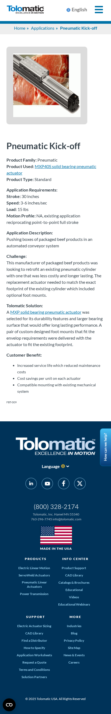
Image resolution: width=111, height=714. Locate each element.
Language (51, 466)
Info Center (75, 559)
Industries (74, 626)
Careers (73, 662)
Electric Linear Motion (34, 568)
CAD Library (74, 575)
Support (35, 617)
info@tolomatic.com (67, 519)
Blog (74, 633)
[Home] (25, 10)
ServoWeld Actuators (34, 575)
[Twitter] (80, 484)
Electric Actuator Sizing (34, 626)
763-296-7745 (41, 519)
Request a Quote (34, 662)
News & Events (74, 655)
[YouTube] (47, 484)
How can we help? (105, 447)
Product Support (74, 568)
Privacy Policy (74, 640)
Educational (74, 590)
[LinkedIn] (31, 484)
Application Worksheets (34, 655)
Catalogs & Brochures (73, 582)
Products (36, 559)
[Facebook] (63, 484)
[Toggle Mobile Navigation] (96, 9)
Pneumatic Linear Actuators (34, 584)
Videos (74, 597)
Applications (42, 27)
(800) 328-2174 (56, 506)
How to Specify (34, 648)
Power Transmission (34, 594)
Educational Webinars (74, 604)
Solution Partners (34, 677)
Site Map (74, 648)
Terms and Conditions (34, 670)
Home (19, 27)
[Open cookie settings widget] (9, 704)
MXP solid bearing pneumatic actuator (45, 312)
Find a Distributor (34, 640)
